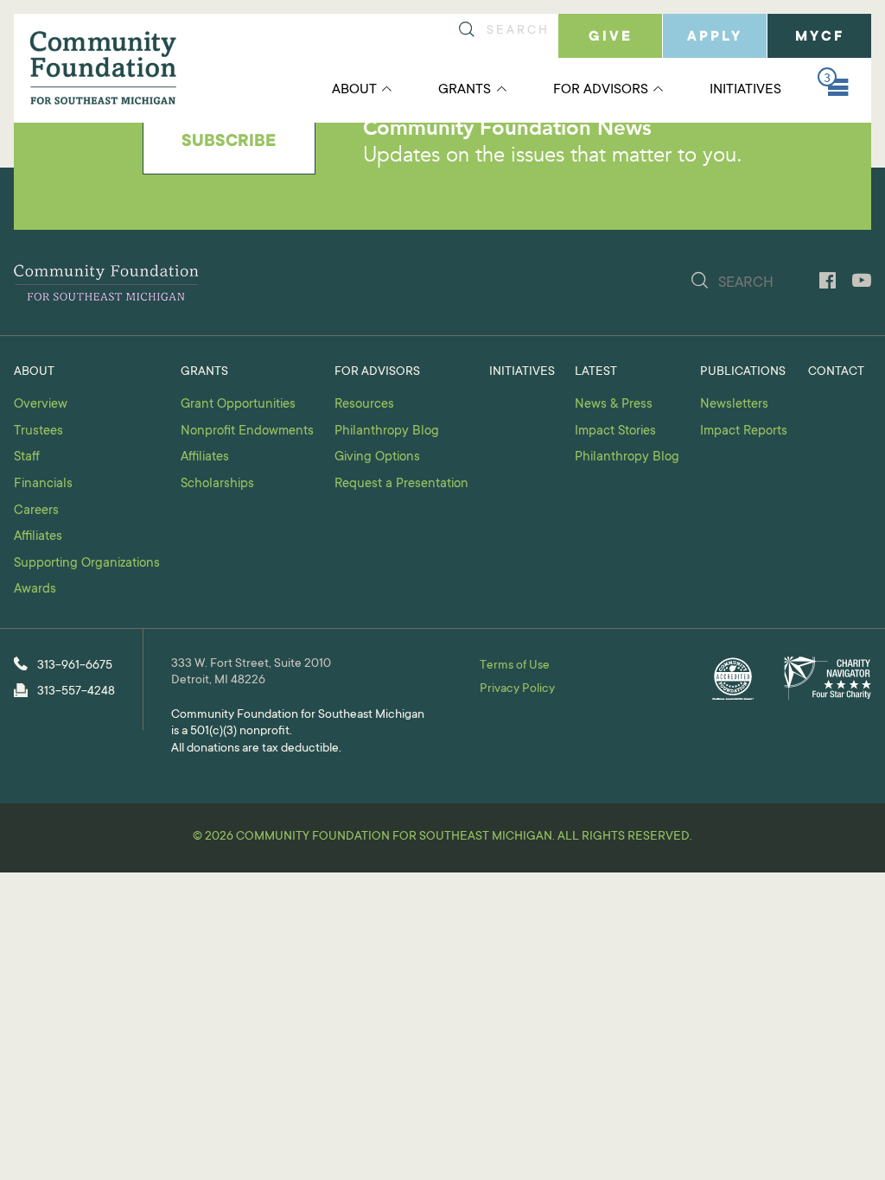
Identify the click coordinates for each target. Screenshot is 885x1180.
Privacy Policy (517, 689)
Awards (35, 589)
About (354, 90)
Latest (596, 372)
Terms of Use (515, 666)
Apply (714, 37)
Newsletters (734, 404)
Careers (36, 511)
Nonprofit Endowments (247, 431)
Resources (364, 404)
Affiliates (38, 537)
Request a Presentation (401, 484)
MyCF (819, 37)
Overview (40, 404)
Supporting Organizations (87, 563)
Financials (43, 484)
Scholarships (217, 484)
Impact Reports (743, 431)
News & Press (614, 404)
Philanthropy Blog (386, 431)
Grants (464, 90)
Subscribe (228, 142)
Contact (836, 372)
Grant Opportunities (238, 404)
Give (611, 37)
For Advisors (600, 90)
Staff (27, 457)
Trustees (38, 431)
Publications (743, 372)
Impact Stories (615, 431)
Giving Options (377, 457)
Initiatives (745, 90)
